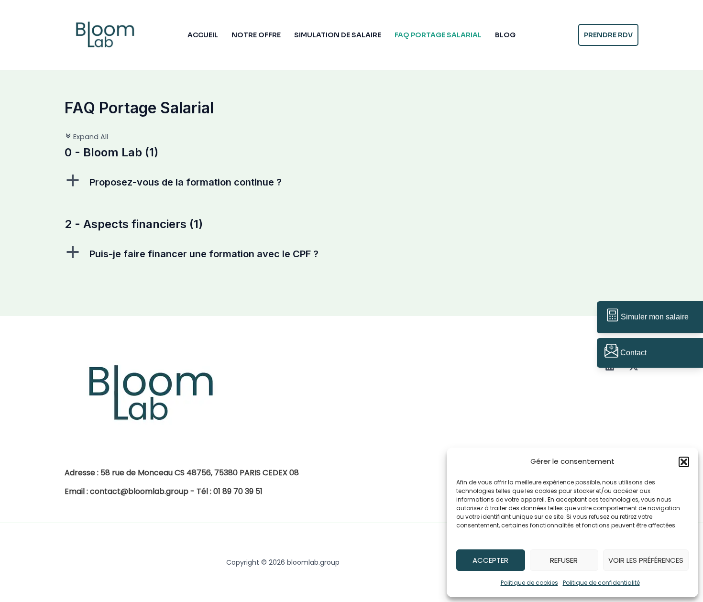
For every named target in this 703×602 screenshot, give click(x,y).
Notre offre (256, 35)
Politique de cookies (529, 583)
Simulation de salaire (337, 35)
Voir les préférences (645, 560)
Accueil (202, 35)
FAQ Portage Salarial (438, 35)
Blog (505, 35)
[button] (684, 462)
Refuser (564, 560)
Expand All (86, 137)
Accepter (490, 560)
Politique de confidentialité (601, 583)
